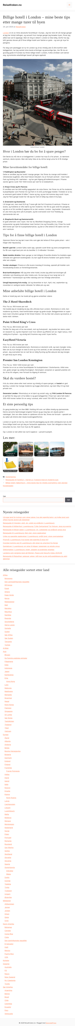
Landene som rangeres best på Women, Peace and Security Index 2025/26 (32, 553)
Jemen (7, 907)
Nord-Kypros (11, 798)
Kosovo (7, 788)
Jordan (7, 911)
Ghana (7, 592)
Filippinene (9, 662)
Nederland (9, 828)
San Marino (9, 848)
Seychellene (9, 622)
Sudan (7, 632)
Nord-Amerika (8, 924)
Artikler (6, 648)
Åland (7, 738)
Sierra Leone (10, 625)
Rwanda (8, 618)
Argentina (8, 990)
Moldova (8, 818)
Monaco (8, 821)
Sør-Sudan (9, 638)
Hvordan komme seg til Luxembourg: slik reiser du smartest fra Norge (30, 543)
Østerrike (8, 897)
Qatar (7, 917)
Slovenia (8, 861)
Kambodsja (9, 675)
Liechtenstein (10, 804)
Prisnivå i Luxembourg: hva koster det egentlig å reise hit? (25, 540)
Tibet (7, 728)
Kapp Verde (9, 595)
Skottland (8, 854)
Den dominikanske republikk (16, 941)
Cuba (7, 937)
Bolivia (7, 994)
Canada (8, 931)
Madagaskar (9, 602)
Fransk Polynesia (13, 771)
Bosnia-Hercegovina (13, 751)
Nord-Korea (9, 705)
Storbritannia (11, 477)
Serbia (7, 851)
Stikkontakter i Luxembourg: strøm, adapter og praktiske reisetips (28, 550)
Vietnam (8, 731)
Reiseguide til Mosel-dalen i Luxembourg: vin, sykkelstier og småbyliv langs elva (34, 530)
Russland (8, 844)
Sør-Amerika (8, 987)
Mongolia (8, 695)
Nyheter (6, 961)
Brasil (7, 997)
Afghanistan (9, 904)
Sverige (7, 881)
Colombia (8, 1004)
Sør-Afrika (8, 635)
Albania (8, 741)
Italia (6, 784)
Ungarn (7, 894)
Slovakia (8, 858)
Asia (4, 652)
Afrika (5, 575)
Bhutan (7, 655)
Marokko (8, 608)
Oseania (6, 964)
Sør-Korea (8, 718)
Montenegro (9, 824)
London (6, 33)
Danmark (8, 758)
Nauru (7, 974)
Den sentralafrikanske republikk (17, 582)
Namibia (8, 615)
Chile (6, 1000)
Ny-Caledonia (10, 980)
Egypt (7, 588)
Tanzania (8, 642)
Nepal (7, 701)
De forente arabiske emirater (16, 658)
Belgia (7, 748)
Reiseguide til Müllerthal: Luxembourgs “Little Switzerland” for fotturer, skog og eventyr (37, 526)
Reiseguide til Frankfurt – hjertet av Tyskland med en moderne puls (32, 480)
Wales (8, 874)
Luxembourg (9, 811)
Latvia (7, 801)
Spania (7, 864)
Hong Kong (10, 681)
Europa (5, 735)
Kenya (7, 598)
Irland (7, 778)
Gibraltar (9, 871)
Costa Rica (9, 934)
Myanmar (8, 698)
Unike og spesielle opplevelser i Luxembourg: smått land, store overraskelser (33, 536)
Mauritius (8, 612)
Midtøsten (7, 901)
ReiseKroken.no (12, 4)
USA (6, 957)
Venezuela (9, 1014)
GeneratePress (51, 1023)
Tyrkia (7, 887)
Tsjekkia (8, 884)
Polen (7, 834)
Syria (6, 921)
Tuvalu (7, 984)
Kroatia (7, 791)
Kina (6, 678)
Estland (7, 761)
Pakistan (8, 708)
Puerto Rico (9, 954)
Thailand (8, 725)
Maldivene (9, 691)
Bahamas (8, 927)
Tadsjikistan (9, 721)
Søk (4, 496)
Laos (6, 685)
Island (7, 781)
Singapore (8, 711)
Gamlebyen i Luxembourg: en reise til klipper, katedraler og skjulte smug (31, 546)
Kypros (7, 794)
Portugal (8, 838)
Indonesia (8, 668)
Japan (7, 671)
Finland (7, 764)
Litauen (7, 808)
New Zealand (10, 977)
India (6, 665)
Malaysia (8, 688)
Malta (7, 814)
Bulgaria (8, 755)
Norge (7, 831)
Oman (7, 914)
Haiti (6, 947)
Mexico (7, 951)
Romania (8, 841)
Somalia (8, 628)
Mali (6, 605)
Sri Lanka (8, 715)
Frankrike (8, 768)
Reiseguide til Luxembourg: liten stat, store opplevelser (24, 533)
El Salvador (9, 944)
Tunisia (7, 645)
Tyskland (8, 891)
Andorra (8, 745)
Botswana (8, 578)
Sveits (7, 877)
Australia (8, 967)
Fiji (6, 970)
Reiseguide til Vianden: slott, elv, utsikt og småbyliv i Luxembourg (28, 523)
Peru (6, 1010)
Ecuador (8, 1007)
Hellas (7, 774)
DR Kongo (8, 585)
